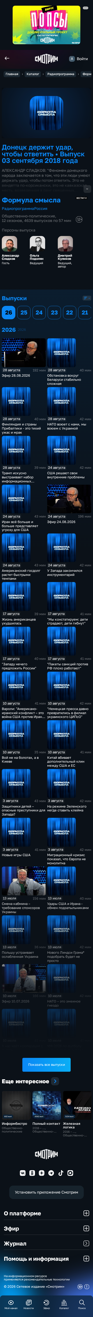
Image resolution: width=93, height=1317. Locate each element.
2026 (22, 329)
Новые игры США (16, 855)
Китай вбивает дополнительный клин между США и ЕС (65, 762)
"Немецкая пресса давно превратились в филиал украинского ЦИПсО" (67, 713)
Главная (12, 74)
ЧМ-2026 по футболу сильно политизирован (66, 1048)
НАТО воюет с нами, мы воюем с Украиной (66, 426)
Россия (40, 208)
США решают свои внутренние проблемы (66, 475)
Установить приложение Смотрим (46, 1192)
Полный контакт (46, 1123)
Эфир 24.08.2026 (61, 522)
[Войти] (72, 59)
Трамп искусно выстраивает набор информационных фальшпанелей (17, 479)
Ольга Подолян (37, 257)
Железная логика (71, 1125)
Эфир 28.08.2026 (16, 375)
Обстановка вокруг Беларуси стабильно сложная (64, 379)
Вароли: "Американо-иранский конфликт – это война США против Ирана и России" (23, 715)
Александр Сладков (10, 257)
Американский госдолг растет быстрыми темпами (21, 575)
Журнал (15, 1243)
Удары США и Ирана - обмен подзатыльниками (68, 906)
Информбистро (14, 1123)
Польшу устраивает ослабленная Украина (20, 954)
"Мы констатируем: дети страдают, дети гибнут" (67, 621)
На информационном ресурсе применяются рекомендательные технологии (37, 1277)
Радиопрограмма (60, 74)
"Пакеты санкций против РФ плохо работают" (67, 666)
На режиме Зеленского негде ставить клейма (66, 808)
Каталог (33, 74)
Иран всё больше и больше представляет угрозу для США (20, 526)
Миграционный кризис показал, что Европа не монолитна (66, 859)
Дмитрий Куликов (65, 257)
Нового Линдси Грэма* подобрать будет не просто (65, 957)
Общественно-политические (28, 216)
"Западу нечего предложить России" (19, 666)
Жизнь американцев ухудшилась (19, 621)
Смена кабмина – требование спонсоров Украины (21, 908)
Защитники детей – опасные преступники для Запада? (23, 810)
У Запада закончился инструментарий (64, 573)
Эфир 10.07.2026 (15, 1001)
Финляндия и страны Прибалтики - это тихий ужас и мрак (21, 428)
